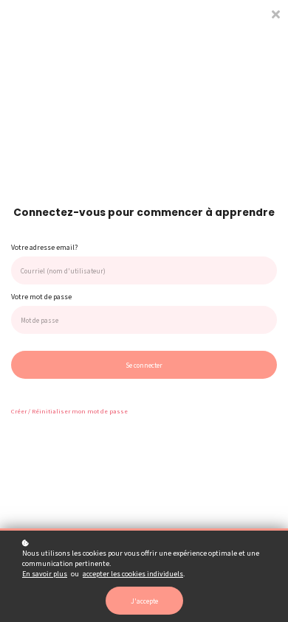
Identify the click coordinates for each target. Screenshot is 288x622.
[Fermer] (275, 13)
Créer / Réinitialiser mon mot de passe (69, 411)
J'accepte (144, 600)
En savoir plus (44, 574)
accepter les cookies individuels (133, 574)
